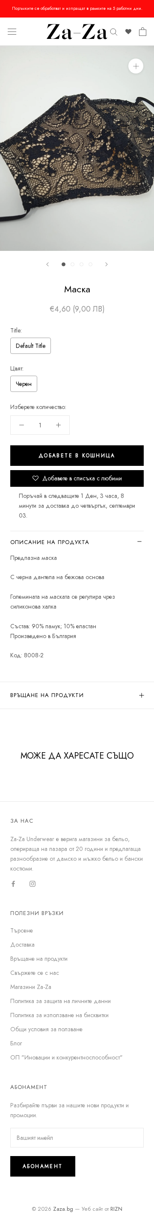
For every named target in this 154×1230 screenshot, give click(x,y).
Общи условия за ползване (46, 1029)
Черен (24, 384)
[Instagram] (33, 883)
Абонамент (43, 1166)
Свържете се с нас (34, 972)
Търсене (21, 930)
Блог (16, 1043)
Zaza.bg (63, 1209)
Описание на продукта (49, 542)
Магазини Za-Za (30, 987)
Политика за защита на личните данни (60, 1001)
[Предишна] (47, 264)
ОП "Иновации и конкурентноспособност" (66, 1057)
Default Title (30, 345)
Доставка (22, 944)
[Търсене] (114, 31)
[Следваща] (106, 264)
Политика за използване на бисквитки (59, 1015)
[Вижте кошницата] (142, 31)
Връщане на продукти (47, 695)
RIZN (116, 1209)
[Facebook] (13, 883)
